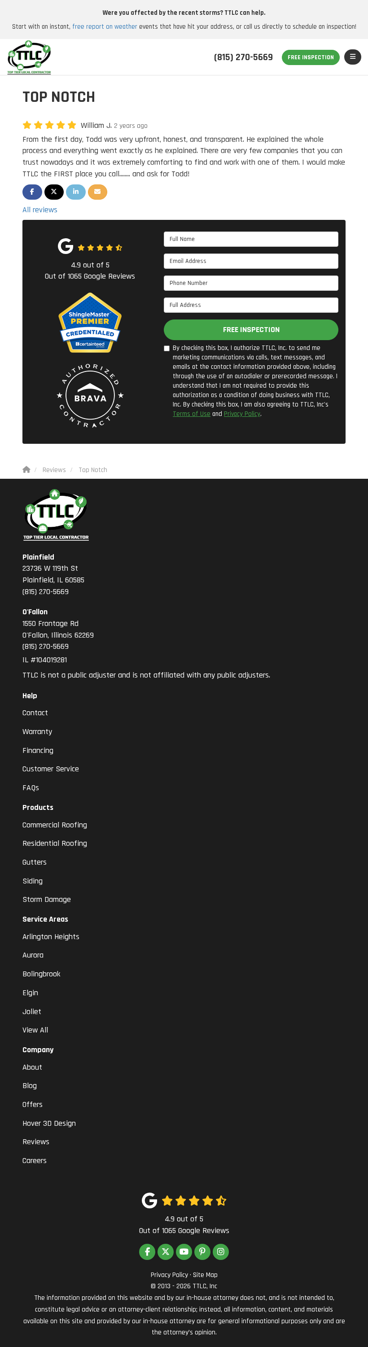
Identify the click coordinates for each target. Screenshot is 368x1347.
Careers (34, 1160)
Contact (35, 713)
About (32, 1067)
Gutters (34, 862)
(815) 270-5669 (53, 574)
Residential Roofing (54, 843)
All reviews (39, 210)
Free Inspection (311, 57)
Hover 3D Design (49, 1123)
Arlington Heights (50, 937)
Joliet (31, 1011)
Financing (37, 750)
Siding (32, 881)
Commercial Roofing (54, 825)
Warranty (37, 731)
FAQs (30, 788)
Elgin (30, 993)
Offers (32, 1104)
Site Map (205, 1275)
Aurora (33, 955)
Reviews (35, 1142)
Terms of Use (191, 414)
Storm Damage (46, 899)
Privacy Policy (242, 414)
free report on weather (104, 26)
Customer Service (50, 769)
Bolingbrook (41, 974)
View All (35, 1030)
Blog (29, 1085)
